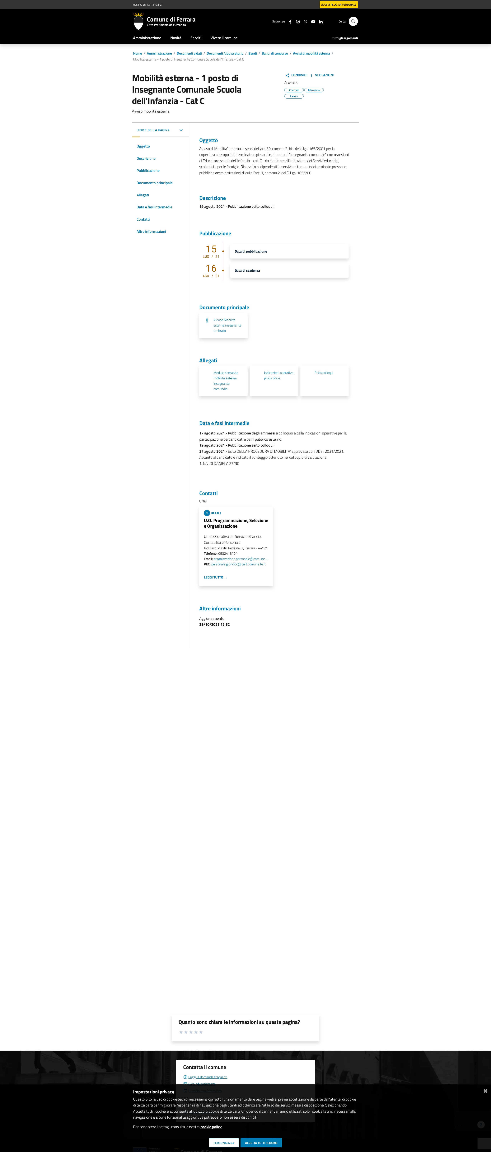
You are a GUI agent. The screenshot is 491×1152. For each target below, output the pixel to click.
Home (137, 53)
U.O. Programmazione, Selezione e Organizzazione (236, 523)
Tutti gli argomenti (345, 38)
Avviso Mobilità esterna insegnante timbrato (227, 325)
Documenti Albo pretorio (225, 53)
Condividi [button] (299, 75)
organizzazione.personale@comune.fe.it (241, 558)
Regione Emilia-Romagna (147, 4)
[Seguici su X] (304, 21)
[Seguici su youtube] (312, 21)
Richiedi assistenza (202, 1084)
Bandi (252, 53)
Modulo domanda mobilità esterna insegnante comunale (225, 380)
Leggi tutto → (215, 577)
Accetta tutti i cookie (261, 1142)
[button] (160, 130)
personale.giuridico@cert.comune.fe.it (238, 564)
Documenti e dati (189, 53)
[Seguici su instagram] (296, 21)
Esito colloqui (324, 372)
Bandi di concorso (275, 53)
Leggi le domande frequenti (207, 1077)
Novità (175, 38)
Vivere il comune (224, 38)
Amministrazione (147, 38)
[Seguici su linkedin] (319, 21)
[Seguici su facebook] (288, 21)
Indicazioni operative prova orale (278, 375)
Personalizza (223, 1142)
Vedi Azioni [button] (324, 75)
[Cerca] (353, 21)
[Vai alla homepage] (140, 21)
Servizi (195, 38)
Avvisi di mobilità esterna (311, 53)
